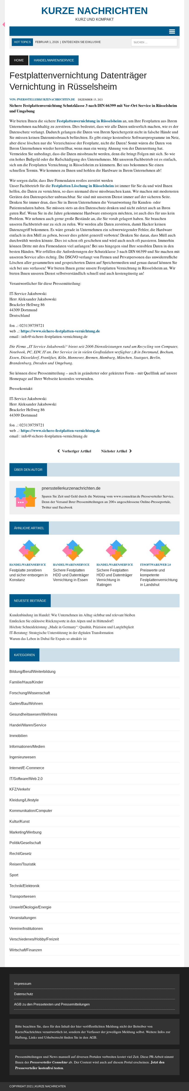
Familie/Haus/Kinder (26, 682)
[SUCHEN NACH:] (154, 42)
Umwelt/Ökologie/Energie (30, 907)
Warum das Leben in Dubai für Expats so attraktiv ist (47, 638)
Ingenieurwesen (22, 757)
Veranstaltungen (22, 918)
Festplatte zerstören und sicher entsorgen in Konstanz (28, 575)
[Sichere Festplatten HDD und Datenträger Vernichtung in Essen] (72, 558)
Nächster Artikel (114, 451)
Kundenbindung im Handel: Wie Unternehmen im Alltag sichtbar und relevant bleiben (72, 614)
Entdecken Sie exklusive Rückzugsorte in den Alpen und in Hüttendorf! (61, 620)
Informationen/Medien (27, 746)
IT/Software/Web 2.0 (155, 565)
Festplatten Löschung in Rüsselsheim (83, 185)
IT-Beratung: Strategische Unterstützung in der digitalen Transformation (61, 632)
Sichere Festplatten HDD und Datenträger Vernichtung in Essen (71, 575)
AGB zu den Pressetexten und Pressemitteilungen (52, 1004)
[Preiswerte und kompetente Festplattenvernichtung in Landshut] (160, 558)
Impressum (22, 983)
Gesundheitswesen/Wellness (33, 714)
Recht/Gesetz (20, 854)
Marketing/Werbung (25, 832)
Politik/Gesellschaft (25, 843)
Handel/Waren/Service (27, 565)
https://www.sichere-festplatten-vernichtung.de (60, 331)
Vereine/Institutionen (26, 929)
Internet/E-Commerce (26, 768)
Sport (13, 875)
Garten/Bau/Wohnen (26, 703)
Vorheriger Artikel (76, 451)
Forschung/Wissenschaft (29, 693)
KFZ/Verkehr (19, 789)
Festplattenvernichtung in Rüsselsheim (89, 121)
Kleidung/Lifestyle (24, 800)
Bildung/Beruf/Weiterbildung (32, 672)
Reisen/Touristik (22, 864)
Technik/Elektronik (24, 886)
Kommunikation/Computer (30, 811)
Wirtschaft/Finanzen (25, 950)
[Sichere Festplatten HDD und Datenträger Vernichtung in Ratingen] (116, 558)
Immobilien (18, 736)
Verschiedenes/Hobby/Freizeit (34, 939)
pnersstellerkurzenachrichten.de (46, 99)
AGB (92, 1037)
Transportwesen (22, 896)
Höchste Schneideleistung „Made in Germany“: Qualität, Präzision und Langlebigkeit (71, 626)
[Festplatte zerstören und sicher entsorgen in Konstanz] (29, 558)
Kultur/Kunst (19, 821)
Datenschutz (23, 994)
